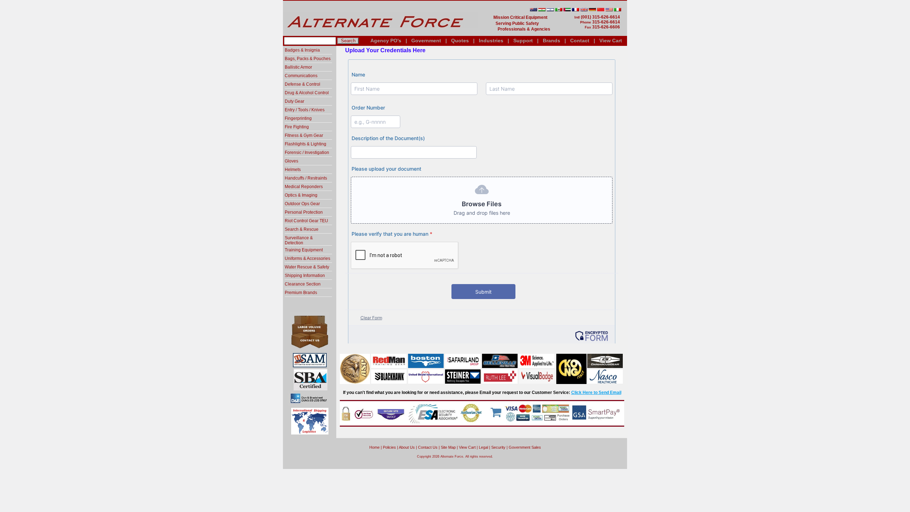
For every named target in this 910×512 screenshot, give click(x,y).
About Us (407, 447)
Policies (389, 447)
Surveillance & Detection (299, 240)
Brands (551, 40)
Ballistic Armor (298, 67)
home (374, 447)
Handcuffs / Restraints (306, 178)
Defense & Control (302, 84)
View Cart (610, 40)
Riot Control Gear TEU (306, 220)
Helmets (293, 169)
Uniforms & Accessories (307, 258)
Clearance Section (303, 284)
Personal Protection (304, 212)
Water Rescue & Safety (307, 267)
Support (523, 40)
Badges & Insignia (302, 50)
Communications (301, 75)
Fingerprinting (298, 118)
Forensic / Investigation (307, 152)
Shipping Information (305, 275)
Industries (491, 40)
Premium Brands (301, 292)
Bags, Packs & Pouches (308, 58)
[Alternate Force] (380, 33)
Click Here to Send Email (596, 392)
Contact (579, 40)
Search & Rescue (301, 229)
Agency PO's (385, 40)
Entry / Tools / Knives (305, 109)
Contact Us (428, 447)
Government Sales (525, 447)
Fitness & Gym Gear (304, 135)
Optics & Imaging (301, 195)
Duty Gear (294, 101)
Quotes (460, 40)
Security (498, 447)
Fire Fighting (297, 126)
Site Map (448, 447)
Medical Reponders (304, 186)
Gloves (291, 161)
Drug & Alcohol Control (307, 92)
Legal (483, 447)
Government (426, 40)
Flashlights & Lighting (305, 144)
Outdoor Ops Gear (302, 203)
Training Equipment (304, 249)
